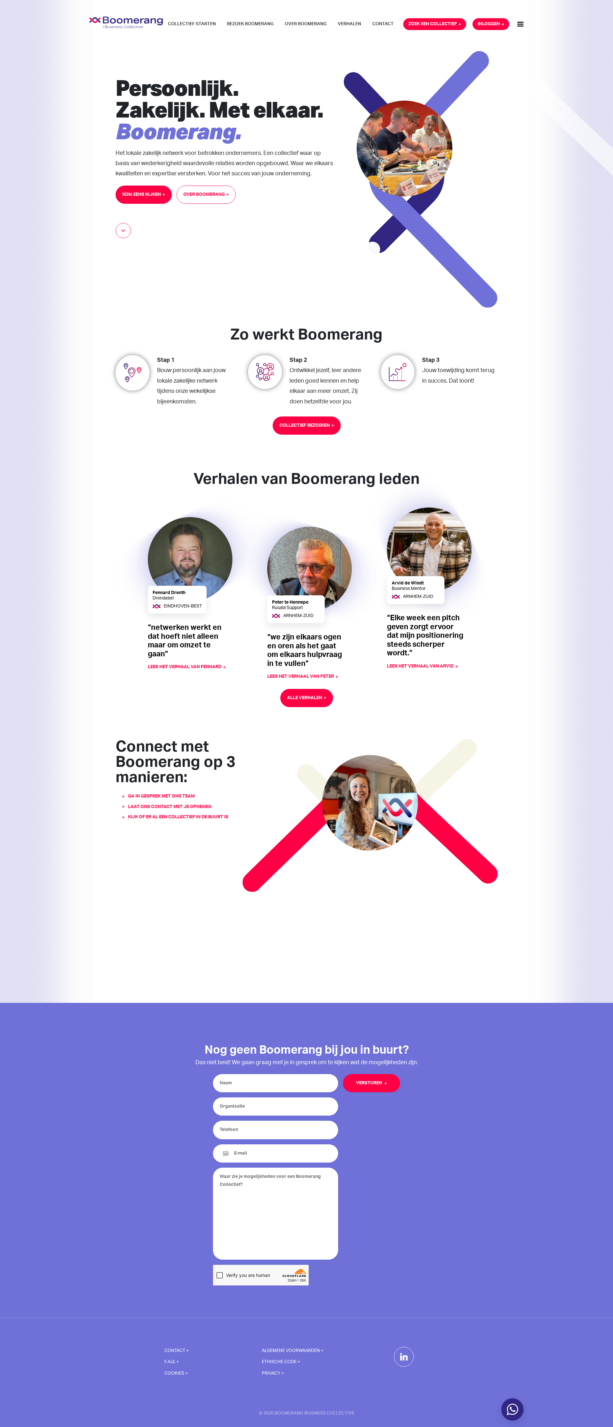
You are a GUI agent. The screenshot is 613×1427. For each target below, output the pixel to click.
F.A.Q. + (171, 1362)
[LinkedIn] (404, 1357)
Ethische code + (281, 1362)
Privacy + (273, 1373)
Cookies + (176, 1373)
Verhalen (349, 24)
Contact (383, 24)
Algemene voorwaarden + (292, 1350)
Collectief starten (192, 24)
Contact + (176, 1350)
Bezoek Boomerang (250, 24)
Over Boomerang (306, 24)
